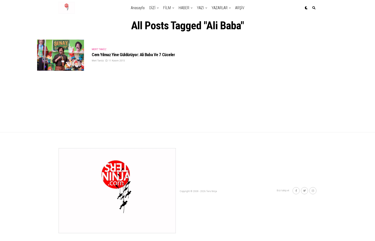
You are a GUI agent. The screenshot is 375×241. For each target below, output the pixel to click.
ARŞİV (239, 7)
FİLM (167, 7)
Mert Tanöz (98, 60)
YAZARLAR (220, 7)
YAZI (200, 7)
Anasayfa (138, 7)
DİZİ (152, 7)
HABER (184, 7)
